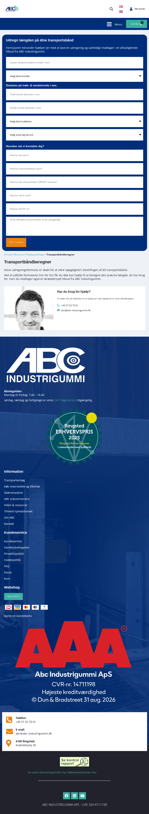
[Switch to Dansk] (121, 6)
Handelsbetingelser (16, 547)
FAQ (6, 566)
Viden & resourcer (16, 505)
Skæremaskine (13, 492)
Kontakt (9, 524)
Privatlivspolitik (14, 553)
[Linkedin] (74, 795)
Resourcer (19, 254)
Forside (8, 254)
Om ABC (9, 517)
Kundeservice (13, 541)
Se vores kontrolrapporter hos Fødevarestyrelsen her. (62, 772)
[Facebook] (66, 795)
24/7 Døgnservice (65, 400)
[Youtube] (82, 795)
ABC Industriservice (16, 499)
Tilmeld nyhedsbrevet (18, 511)
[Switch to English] (121, 11)
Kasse (8, 572)
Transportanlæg (14, 480)
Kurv (7, 578)
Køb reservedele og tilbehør (22, 486)
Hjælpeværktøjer (36, 254)
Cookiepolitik (12, 560)
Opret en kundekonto (18, 616)
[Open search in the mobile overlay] (111, 8)
